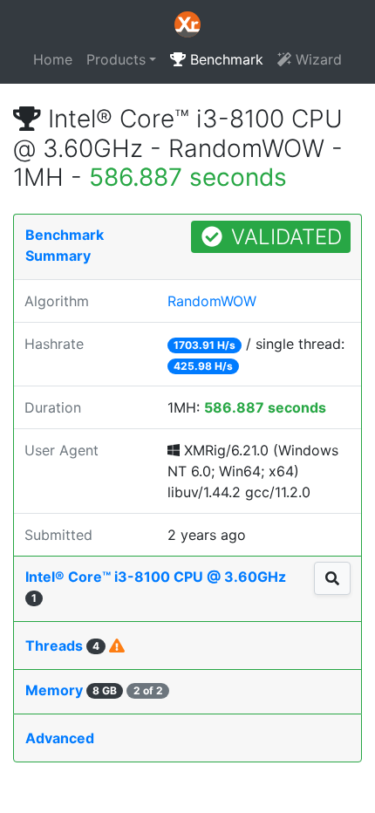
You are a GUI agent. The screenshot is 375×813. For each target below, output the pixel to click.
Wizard (316, 59)
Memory (94, 690)
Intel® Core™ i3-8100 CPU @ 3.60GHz (155, 586)
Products (116, 59)
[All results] (332, 578)
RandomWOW (211, 301)
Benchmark (224, 59)
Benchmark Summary (64, 245)
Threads (62, 645)
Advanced (59, 738)
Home (52, 59)
